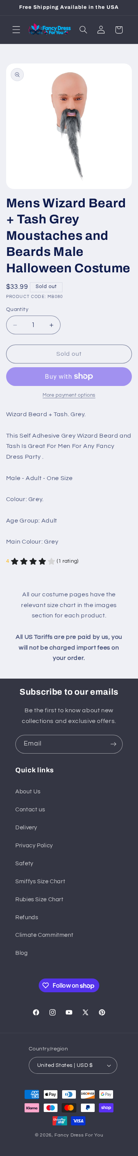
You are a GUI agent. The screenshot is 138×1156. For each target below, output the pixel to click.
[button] (16, 30)
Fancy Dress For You (78, 1135)
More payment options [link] (69, 395)
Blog (21, 953)
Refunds (26, 917)
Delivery (26, 827)
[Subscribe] (113, 744)
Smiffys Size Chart (40, 881)
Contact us (30, 809)
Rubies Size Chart (39, 899)
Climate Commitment (44, 935)
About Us (28, 792)
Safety (24, 863)
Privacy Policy (34, 845)
